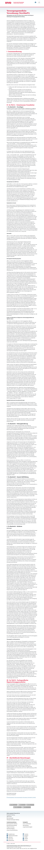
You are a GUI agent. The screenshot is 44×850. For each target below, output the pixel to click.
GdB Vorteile (9, 816)
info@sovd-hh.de (33, 848)
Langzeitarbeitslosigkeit (27, 827)
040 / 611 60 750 (23, 848)
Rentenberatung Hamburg (12, 825)
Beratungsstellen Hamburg (12, 823)
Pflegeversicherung (10, 827)
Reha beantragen (10, 818)
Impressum (10, 837)
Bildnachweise (11, 840)
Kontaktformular (11, 834)
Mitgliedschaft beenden (13, 835)
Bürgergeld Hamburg (11, 815)
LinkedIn (26, 838)
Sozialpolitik (25, 822)
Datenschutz (10, 838)
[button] (13, 805)
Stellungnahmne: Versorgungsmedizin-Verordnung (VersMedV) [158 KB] (22, 797)
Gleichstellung (25, 825)
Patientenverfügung (10, 828)
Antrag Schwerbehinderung (12, 830)
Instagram (26, 835)
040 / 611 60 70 (13, 848)
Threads (25, 837)
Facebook (26, 834)
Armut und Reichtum (27, 823)
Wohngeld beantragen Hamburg (13, 819)
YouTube (26, 840)
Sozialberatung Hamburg (11, 822)
